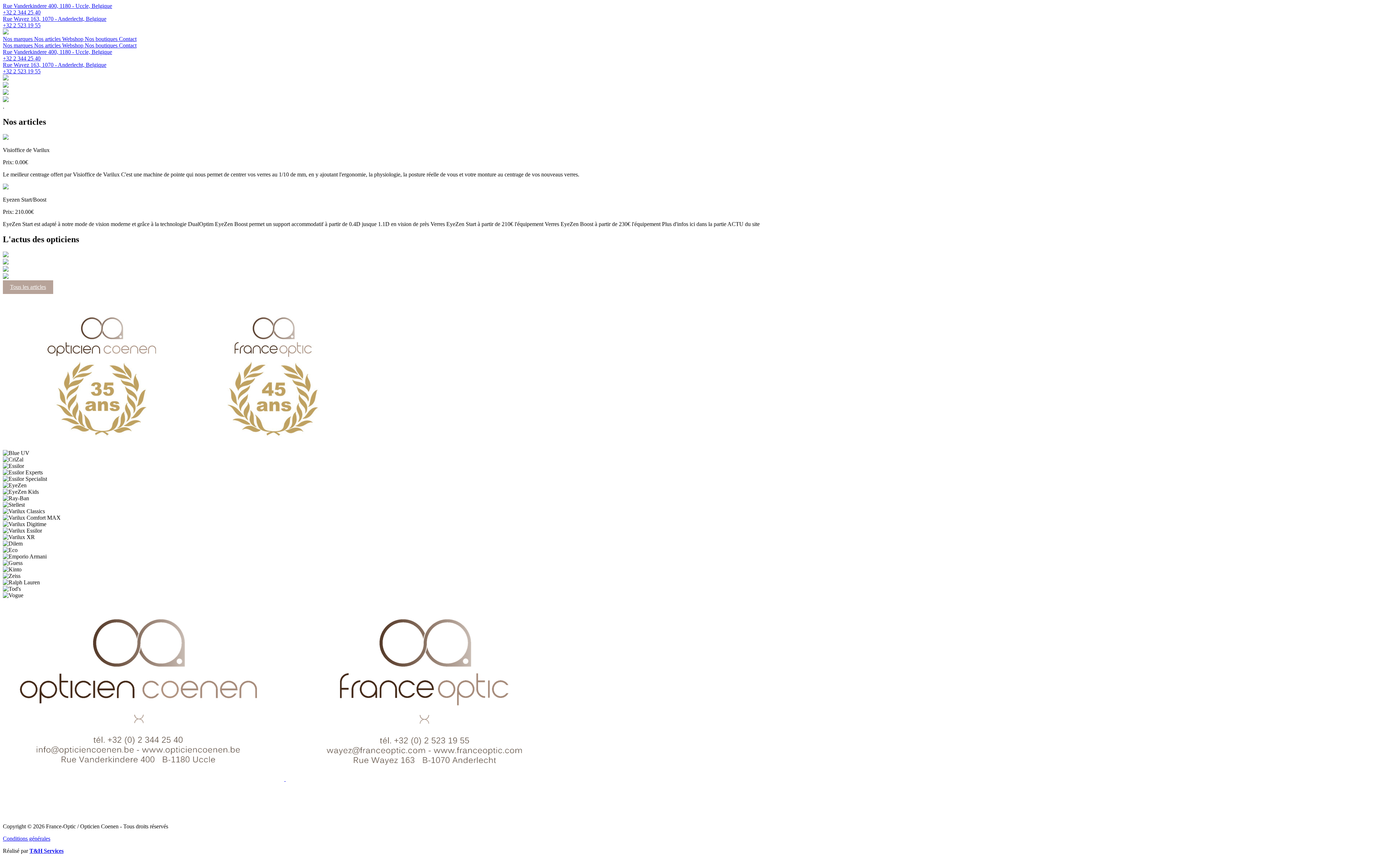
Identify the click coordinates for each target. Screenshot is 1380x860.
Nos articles (48, 39)
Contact (128, 39)
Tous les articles (28, 287)
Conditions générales (26, 839)
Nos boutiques (102, 39)
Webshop (73, 39)
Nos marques (18, 39)
